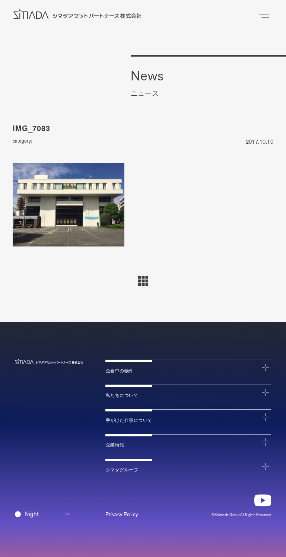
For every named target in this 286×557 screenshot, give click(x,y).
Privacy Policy (121, 514)
